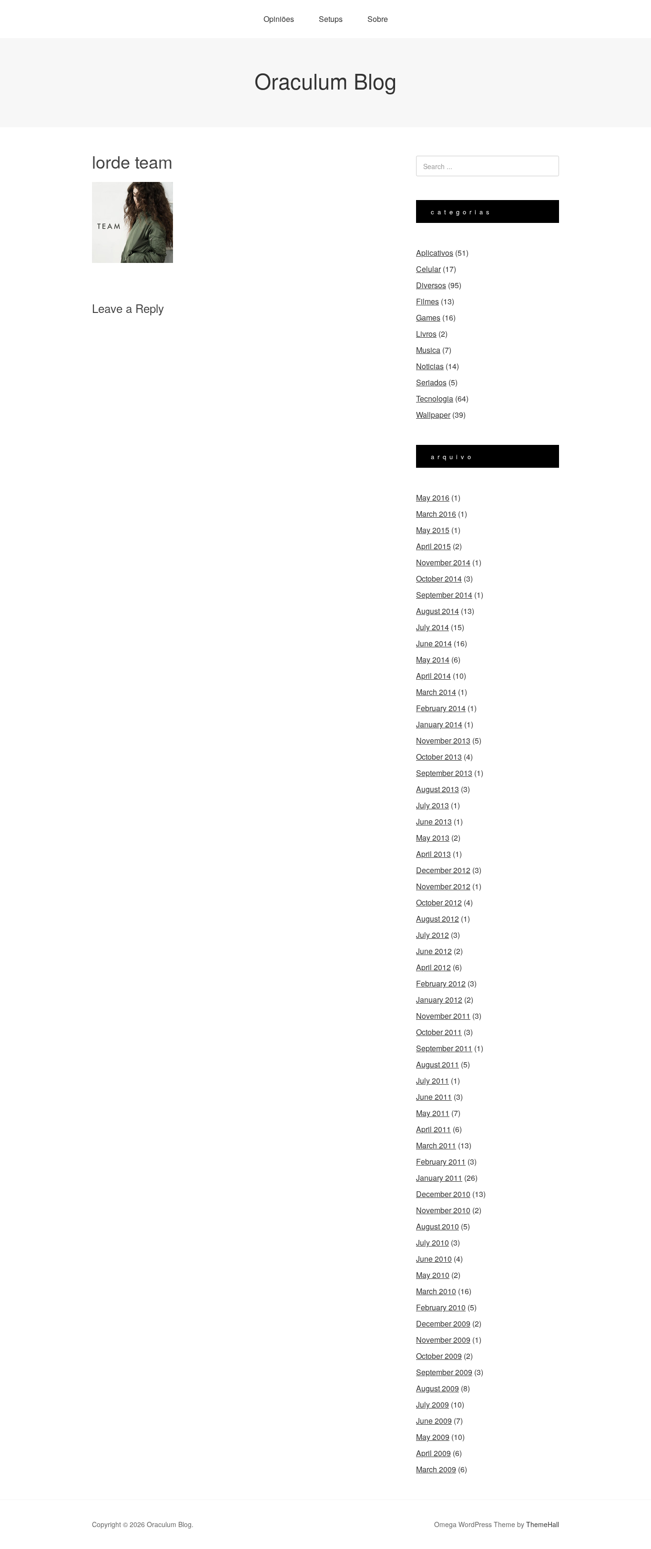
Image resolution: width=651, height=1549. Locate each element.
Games (428, 317)
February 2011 (441, 1161)
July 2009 (432, 1404)
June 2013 (434, 821)
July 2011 (432, 1080)
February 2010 (441, 1307)
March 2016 (436, 513)
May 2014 (432, 659)
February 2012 (441, 983)
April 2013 (433, 853)
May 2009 (432, 1436)
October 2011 (439, 1031)
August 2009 (437, 1388)
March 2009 (436, 1469)
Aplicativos (434, 252)
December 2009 (443, 1323)
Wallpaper (433, 414)
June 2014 (434, 643)
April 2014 (433, 675)
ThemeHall (542, 1524)
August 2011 (437, 1064)
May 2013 (432, 837)
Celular (428, 268)
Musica (428, 349)
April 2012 (433, 967)
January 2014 (439, 724)
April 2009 (433, 1453)
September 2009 (444, 1372)
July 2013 (432, 805)
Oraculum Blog (325, 80)
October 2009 (439, 1355)
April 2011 (433, 1129)
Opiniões (279, 18)
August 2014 (437, 610)
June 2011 (434, 1096)
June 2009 (434, 1420)
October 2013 (439, 756)
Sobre (377, 18)
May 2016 (432, 497)
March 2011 (436, 1145)
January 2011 (439, 1177)
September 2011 (444, 1048)
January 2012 (439, 999)
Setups (331, 18)
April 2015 (433, 546)
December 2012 (443, 870)
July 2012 (432, 934)
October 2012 (439, 902)
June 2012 (434, 950)
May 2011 (432, 1112)
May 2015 (432, 529)
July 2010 (432, 1242)
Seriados (431, 382)
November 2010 (443, 1210)
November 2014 (443, 562)
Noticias (430, 366)
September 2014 (444, 594)
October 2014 (439, 578)
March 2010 (436, 1291)
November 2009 (443, 1339)
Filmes (427, 301)
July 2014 (432, 627)
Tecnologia (434, 398)
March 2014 (436, 691)
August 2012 (437, 918)
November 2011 (443, 1015)
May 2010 (432, 1274)
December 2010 (443, 1193)
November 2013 (443, 740)
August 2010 (437, 1226)
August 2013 (437, 789)
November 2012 (443, 886)
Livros (426, 333)
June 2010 (434, 1258)
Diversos (431, 285)
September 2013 (444, 772)
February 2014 (441, 708)
